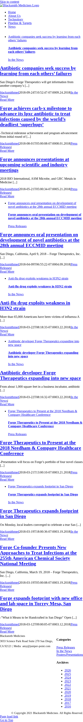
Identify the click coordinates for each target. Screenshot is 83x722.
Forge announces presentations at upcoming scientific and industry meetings (34, 165)
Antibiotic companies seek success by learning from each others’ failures (38, 70)
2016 (67, 706)
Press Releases (17, 226)
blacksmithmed (9, 92)
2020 (67, 692)
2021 (67, 688)
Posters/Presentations (69, 654)
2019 (67, 695)
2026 (67, 670)
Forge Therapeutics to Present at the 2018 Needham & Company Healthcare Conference (42, 412)
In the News (16, 59)
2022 (67, 684)
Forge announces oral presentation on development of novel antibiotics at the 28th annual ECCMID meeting (42, 204)
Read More (7, 99)
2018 (67, 699)
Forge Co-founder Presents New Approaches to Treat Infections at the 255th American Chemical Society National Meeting (38, 555)
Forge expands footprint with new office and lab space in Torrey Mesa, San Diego (41, 604)
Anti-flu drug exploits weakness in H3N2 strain (38, 278)
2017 (67, 703)
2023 (67, 681)
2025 (67, 674)
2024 (67, 677)
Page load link (9, 716)
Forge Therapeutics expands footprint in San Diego (40, 486)
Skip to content (9, 1)
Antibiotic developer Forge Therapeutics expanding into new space (40, 375)
